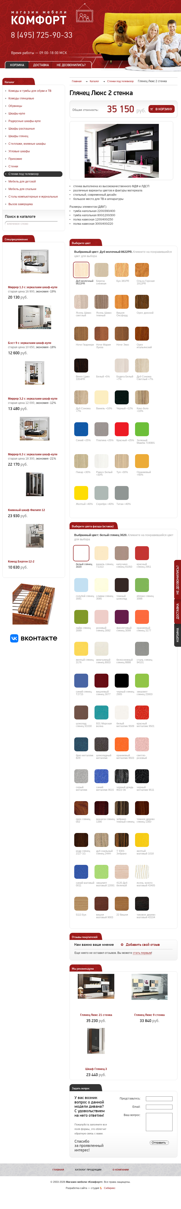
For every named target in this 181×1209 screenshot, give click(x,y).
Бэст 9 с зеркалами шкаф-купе (29, 343)
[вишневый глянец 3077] (101, 681)
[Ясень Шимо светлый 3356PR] (81, 302)
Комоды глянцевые (21, 98)
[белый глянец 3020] (81, 553)
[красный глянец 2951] (142, 553)
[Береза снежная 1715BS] (101, 270)
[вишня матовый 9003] (101, 904)
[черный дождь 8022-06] (122, 776)
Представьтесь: (130, 1098)
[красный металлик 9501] (142, 712)
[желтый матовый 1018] (142, 840)
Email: (136, 1106)
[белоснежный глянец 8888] (122, 649)
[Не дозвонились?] (73, 65)
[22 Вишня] (122, 904)
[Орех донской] (142, 302)
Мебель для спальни (22, 189)
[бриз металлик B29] (81, 744)
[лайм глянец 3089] (81, 617)
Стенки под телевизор (23, 174)
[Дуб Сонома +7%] (81, 397)
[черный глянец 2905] (122, 681)
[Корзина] (17, 65)
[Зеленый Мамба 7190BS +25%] (142, 429)
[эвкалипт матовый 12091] (101, 872)
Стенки (13, 166)
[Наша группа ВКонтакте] (33, 641)
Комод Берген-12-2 (21, 561)
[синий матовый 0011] (81, 872)
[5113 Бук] (81, 904)
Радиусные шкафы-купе (24, 121)
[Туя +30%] (122, 461)
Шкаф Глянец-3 (96, 1069)
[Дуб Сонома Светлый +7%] (142, 365)
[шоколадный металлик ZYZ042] (101, 744)
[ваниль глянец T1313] (101, 553)
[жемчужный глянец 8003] (101, 649)
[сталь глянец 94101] (142, 649)
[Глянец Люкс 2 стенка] (121, 150)
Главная (58, 1169)
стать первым (142, 953)
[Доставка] (41, 65)
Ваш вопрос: (132, 1115)
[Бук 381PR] (122, 270)
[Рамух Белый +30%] (101, 461)
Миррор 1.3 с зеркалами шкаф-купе (33, 287)
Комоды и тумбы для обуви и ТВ (29, 91)
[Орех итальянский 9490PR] (142, 334)
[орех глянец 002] (81, 808)
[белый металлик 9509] (122, 712)
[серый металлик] (81, 776)
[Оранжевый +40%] (142, 461)
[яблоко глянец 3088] (142, 585)
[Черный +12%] (122, 397)
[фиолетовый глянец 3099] (122, 617)
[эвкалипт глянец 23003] (142, 681)
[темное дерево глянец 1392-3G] (142, 808)
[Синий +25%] (81, 429)
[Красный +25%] (122, 429)
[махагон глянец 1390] (101, 808)
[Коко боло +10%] (142, 397)
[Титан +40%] (122, 493)
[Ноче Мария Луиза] (101, 334)
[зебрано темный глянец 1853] (122, 808)
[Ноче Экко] (122, 334)
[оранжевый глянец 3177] (142, 617)
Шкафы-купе (16, 113)
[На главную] (39, 23)
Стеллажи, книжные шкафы (27, 143)
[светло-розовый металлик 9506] (142, 744)
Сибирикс (109, 1188)
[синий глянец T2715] (81, 681)
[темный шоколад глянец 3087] (122, 585)
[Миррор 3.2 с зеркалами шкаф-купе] (34, 393)
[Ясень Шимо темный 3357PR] (101, 302)
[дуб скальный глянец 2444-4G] (101, 840)
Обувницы (15, 106)
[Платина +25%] (101, 429)
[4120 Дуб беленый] (122, 872)
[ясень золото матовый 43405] (142, 872)
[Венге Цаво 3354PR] (81, 365)
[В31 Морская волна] (101, 712)
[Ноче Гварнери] (81, 334)
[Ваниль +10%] (101, 397)
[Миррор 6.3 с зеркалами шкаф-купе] (34, 449)
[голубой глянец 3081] (81, 585)
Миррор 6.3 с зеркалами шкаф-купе (33, 454)
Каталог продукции (88, 1169)
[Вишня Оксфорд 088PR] (122, 302)
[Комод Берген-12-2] (34, 556)
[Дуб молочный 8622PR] (81, 270)
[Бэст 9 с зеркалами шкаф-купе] (34, 337)
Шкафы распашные (21, 128)
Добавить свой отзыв (143, 945)
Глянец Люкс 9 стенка (149, 1015)
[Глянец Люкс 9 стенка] (149, 1009)
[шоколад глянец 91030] (81, 712)
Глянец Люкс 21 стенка (96, 1015)
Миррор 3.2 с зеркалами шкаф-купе (33, 398)
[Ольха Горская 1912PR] (142, 270)
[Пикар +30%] (81, 461)
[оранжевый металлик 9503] (122, 744)
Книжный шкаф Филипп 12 (26, 510)
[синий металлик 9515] (101, 776)
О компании (121, 1169)
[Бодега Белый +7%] (122, 365)
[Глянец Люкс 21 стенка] (96, 1009)
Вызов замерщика (20, 204)
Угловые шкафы (19, 151)
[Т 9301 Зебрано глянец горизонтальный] (122, 840)
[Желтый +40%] (81, 493)
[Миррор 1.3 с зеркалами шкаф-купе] (34, 281)
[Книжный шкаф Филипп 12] (34, 504)
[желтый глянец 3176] (81, 649)
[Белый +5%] (101, 365)
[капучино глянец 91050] (122, 553)
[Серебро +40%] (101, 493)
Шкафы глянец (18, 136)
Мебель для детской (22, 181)
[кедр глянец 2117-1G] (81, 840)
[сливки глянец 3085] (101, 585)
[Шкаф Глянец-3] (96, 1063)
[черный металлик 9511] (142, 776)
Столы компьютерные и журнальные (33, 196)
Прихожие (15, 159)
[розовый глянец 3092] (101, 617)
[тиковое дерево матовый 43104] (142, 904)
